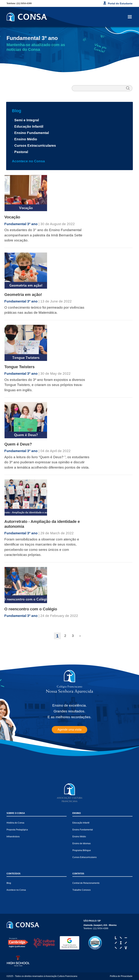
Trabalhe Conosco (81, 890)
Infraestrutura (13, 836)
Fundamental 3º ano (21, 224)
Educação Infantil (28, 126)
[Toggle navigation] (129, 17)
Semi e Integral (26, 120)
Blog (16, 111)
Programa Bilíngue (81, 850)
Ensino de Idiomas (81, 843)
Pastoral (21, 152)
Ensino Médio (25, 139)
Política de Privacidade (121, 976)
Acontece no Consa (28, 161)
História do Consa (15, 823)
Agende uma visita (69, 729)
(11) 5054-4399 (24, 3)
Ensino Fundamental (31, 133)
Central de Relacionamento (86, 883)
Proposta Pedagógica (17, 829)
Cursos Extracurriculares (35, 145)
